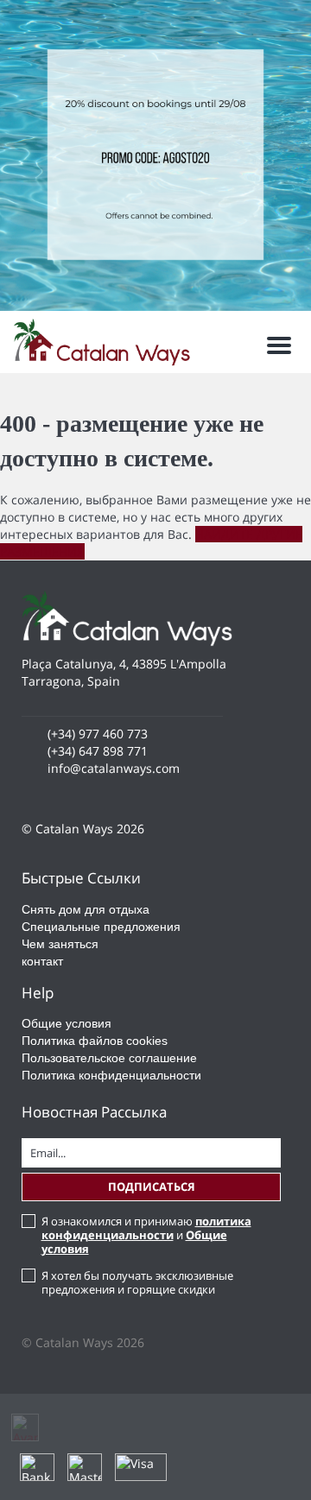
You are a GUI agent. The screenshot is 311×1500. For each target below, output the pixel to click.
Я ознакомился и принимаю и (146, 1235)
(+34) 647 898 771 (98, 751)
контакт (42, 961)
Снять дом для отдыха (85, 909)
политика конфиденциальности (146, 1228)
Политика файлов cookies (95, 1040)
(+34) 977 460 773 (98, 733)
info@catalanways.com (114, 768)
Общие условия (66, 1023)
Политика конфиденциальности (111, 1075)
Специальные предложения (101, 927)
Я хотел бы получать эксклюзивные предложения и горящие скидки (137, 1282)
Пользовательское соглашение (109, 1058)
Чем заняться (60, 944)
